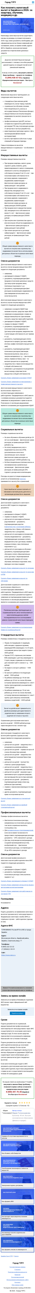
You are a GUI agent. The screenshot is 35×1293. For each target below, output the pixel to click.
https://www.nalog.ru (8, 955)
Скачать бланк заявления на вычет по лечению (17, 568)
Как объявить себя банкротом (11, 1153)
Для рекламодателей (17, 1277)
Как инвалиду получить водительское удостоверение (13, 1233)
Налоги (16, 1256)
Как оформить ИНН (8, 1201)
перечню (23, 479)
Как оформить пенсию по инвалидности (14, 1249)
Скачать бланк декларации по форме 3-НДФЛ (17, 881)
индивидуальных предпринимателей (20, 830)
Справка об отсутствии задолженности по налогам (15, 1137)
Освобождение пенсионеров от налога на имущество (15, 1169)
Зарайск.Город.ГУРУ (7, 1256)
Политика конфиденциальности (17, 1272)
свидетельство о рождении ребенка (17, 527)
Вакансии (17, 1274)
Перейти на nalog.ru (17, 1013)
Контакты (17, 1282)
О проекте (17, 1269)
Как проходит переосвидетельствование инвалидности (14, 1217)
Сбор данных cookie (17, 1285)
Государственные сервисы (17, 1267)
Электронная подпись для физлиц (12, 1185)
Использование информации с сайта (17, 1280)
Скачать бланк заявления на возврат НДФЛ (16, 378)
